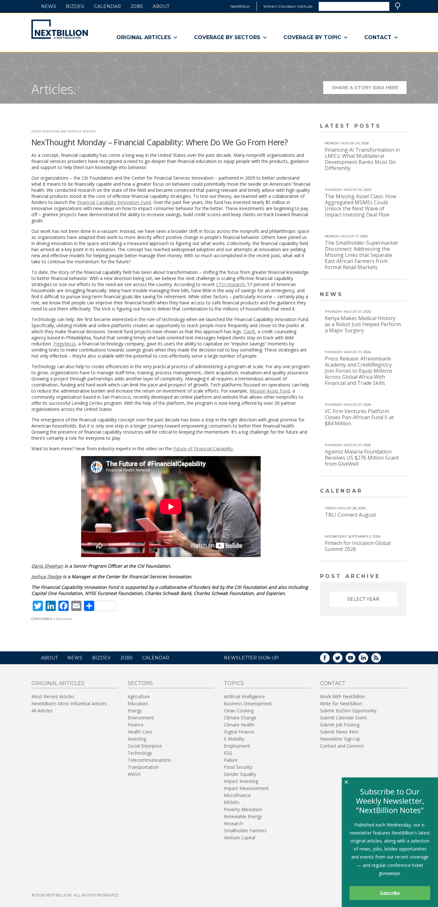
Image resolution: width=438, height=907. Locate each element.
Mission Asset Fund (269, 391)
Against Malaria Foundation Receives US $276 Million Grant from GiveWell (362, 457)
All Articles (42, 711)
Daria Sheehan (47, 566)
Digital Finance (239, 732)
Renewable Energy (243, 816)
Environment (141, 718)
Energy (135, 711)
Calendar (107, 6)
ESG (228, 753)
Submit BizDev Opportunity (348, 711)
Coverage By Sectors (227, 37)
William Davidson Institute (287, 6)
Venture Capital (239, 838)
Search (397, 6)
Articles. (53, 89)
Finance (136, 725)
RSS (380, 660)
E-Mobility (234, 739)
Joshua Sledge (46, 576)
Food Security (238, 767)
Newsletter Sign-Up (340, 739)
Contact (378, 37)
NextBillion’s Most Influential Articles (69, 703)
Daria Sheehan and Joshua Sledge (63, 131)
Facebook (329, 660)
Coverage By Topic (312, 37)
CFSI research (230, 284)
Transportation (143, 767)
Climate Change (240, 718)
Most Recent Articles (52, 696)
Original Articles (143, 37)
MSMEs (232, 802)
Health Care (140, 732)
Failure (231, 760)
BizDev (75, 6)
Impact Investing (241, 781)
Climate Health (239, 725)
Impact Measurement (246, 788)
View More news (390, 295)
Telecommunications (149, 760)
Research (233, 823)
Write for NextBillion (341, 703)
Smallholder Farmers (245, 830)
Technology (140, 753)
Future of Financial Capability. (203, 448)
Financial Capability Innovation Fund (114, 202)
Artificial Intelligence (244, 696)
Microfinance (237, 795)
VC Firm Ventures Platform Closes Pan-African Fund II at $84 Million (359, 417)
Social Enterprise (145, 746)
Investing (137, 739)
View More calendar (386, 491)
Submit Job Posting (339, 725)
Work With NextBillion (342, 696)
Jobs (137, 6)
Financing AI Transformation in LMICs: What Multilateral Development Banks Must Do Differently (362, 159)
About (161, 6)
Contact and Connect (342, 746)
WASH (134, 774)
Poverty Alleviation (243, 809)
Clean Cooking (239, 711)
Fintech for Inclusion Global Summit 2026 (358, 546)
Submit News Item (339, 732)
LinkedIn (367, 660)
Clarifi (249, 331)
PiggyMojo (64, 344)
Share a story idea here (369, 89)
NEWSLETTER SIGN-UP (251, 658)
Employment (237, 746)
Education (64, 619)
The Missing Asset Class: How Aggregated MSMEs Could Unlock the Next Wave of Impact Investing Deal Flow (360, 205)
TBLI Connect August (350, 514)
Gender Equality (240, 774)
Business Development (248, 703)
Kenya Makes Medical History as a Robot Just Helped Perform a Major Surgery (363, 324)
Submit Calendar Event (343, 718)
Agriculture (139, 696)
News (48, 6)
